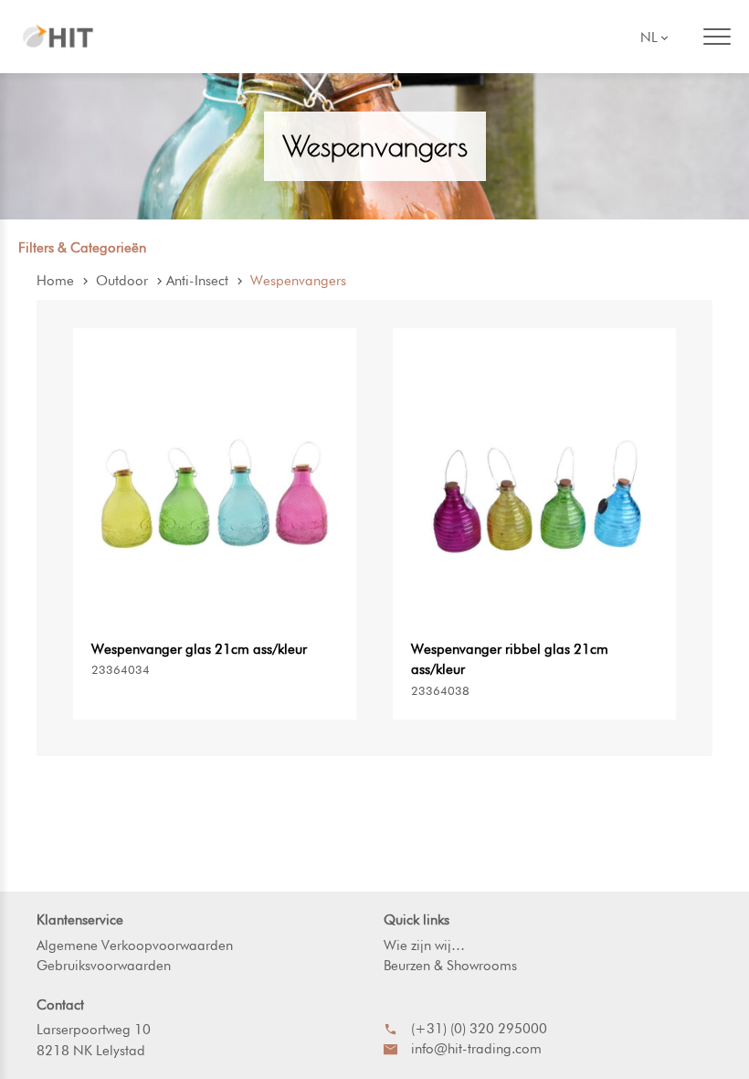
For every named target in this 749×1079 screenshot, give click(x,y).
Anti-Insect (197, 280)
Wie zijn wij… (424, 945)
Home (55, 280)
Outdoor (122, 280)
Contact (60, 1005)
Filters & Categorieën (82, 248)
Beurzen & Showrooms (450, 965)
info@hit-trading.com (476, 1049)
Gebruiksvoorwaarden (104, 965)
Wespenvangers (298, 280)
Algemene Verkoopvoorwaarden (135, 945)
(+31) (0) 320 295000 (479, 1028)
